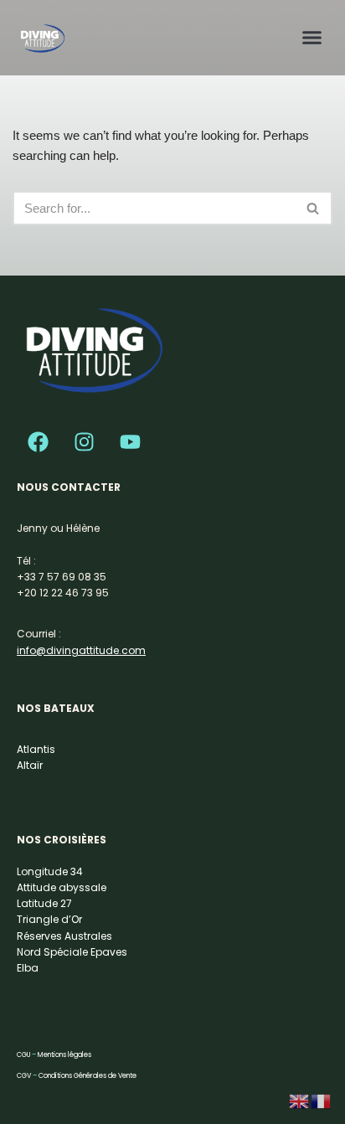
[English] (300, 1100)
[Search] (313, 208)
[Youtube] (130, 441)
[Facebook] (38, 441)
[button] (312, 37)
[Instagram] (84, 441)
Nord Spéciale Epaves (72, 952)
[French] (321, 1100)
